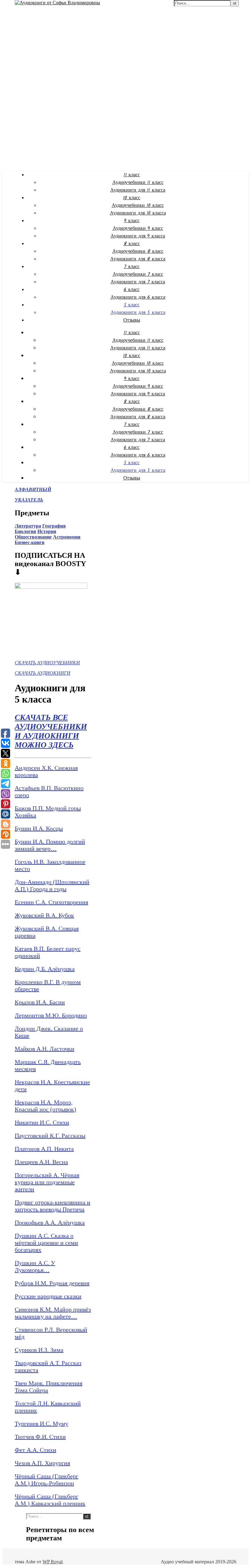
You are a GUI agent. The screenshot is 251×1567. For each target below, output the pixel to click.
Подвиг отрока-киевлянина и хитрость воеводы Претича (52, 1206)
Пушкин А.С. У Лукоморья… (35, 1266)
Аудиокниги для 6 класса (138, 297)
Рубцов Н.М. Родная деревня (52, 1283)
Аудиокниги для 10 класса (138, 213)
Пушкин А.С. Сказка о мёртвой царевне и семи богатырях (46, 1242)
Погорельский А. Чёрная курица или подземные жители (47, 1182)
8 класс (132, 244)
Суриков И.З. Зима (39, 1349)
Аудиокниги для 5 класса (138, 312)
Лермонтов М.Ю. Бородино (51, 1015)
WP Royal (52, 1561)
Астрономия (67, 536)
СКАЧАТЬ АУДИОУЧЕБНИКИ (47, 662)
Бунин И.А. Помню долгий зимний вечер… (50, 845)
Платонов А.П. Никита (44, 1148)
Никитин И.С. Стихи (42, 1122)
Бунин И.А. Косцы (39, 828)
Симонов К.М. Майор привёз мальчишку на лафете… (53, 1313)
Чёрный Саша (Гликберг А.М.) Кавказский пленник (50, 1500)
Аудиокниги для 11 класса (137, 190)
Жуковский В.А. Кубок (44, 915)
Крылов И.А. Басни (40, 1002)
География (54, 525)
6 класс (132, 289)
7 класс (132, 266)
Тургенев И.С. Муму (41, 1423)
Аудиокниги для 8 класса (137, 259)
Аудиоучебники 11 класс (137, 182)
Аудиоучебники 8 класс (137, 251)
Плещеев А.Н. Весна (41, 1161)
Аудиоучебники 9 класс (138, 228)
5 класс (132, 305)
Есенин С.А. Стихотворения (51, 902)
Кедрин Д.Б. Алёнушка (45, 968)
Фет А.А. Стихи (35, 1449)
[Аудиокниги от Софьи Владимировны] (57, 2)
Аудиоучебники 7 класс (138, 274)
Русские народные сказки (48, 1296)
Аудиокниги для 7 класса (138, 282)
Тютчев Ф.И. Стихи (40, 1436)
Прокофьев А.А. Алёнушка (50, 1222)
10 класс (131, 198)
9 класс (132, 221)
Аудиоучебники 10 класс (138, 205)
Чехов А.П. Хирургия (42, 1463)
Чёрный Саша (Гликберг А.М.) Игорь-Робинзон (46, 1480)
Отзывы (131, 320)
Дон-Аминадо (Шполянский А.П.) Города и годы (52, 885)
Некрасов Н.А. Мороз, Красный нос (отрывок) (45, 1106)
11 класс (132, 175)
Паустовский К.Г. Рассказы (50, 1135)
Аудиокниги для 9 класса (138, 236)
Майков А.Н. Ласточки (44, 1048)
